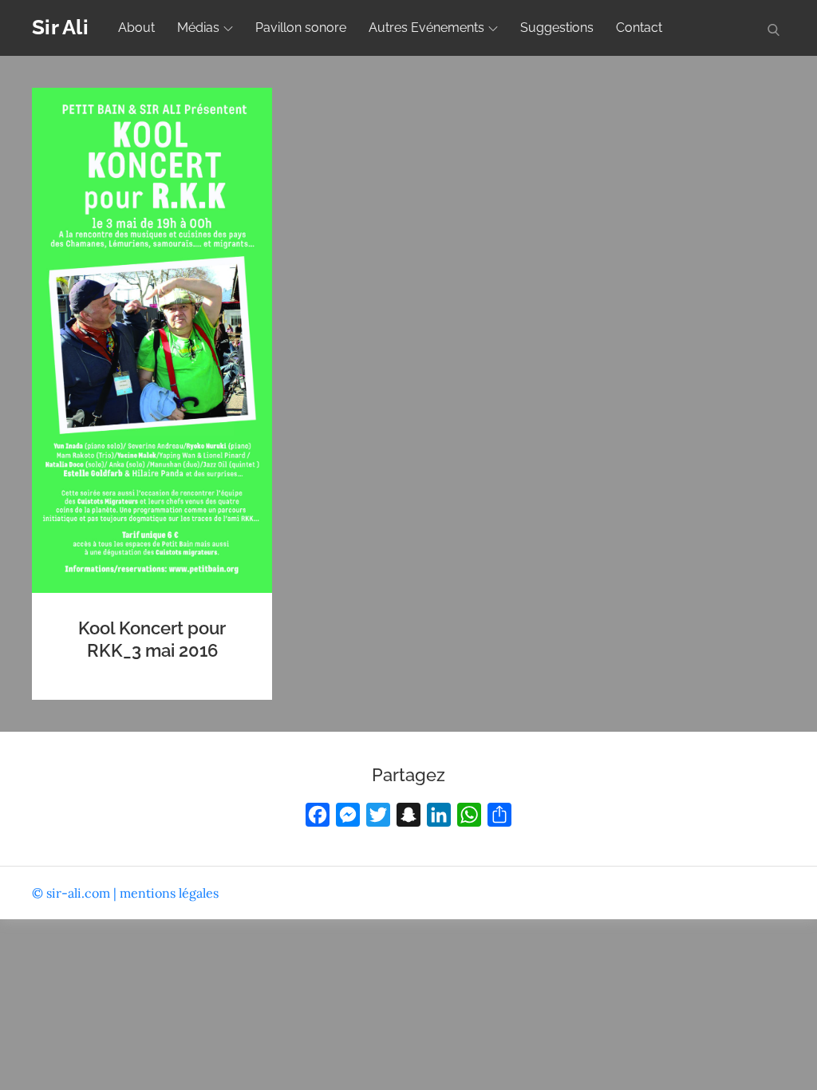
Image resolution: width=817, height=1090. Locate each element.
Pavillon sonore (300, 27)
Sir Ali (60, 27)
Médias (198, 27)
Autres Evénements (426, 27)
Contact (639, 27)
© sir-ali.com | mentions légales (125, 893)
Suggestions (557, 27)
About (136, 27)
